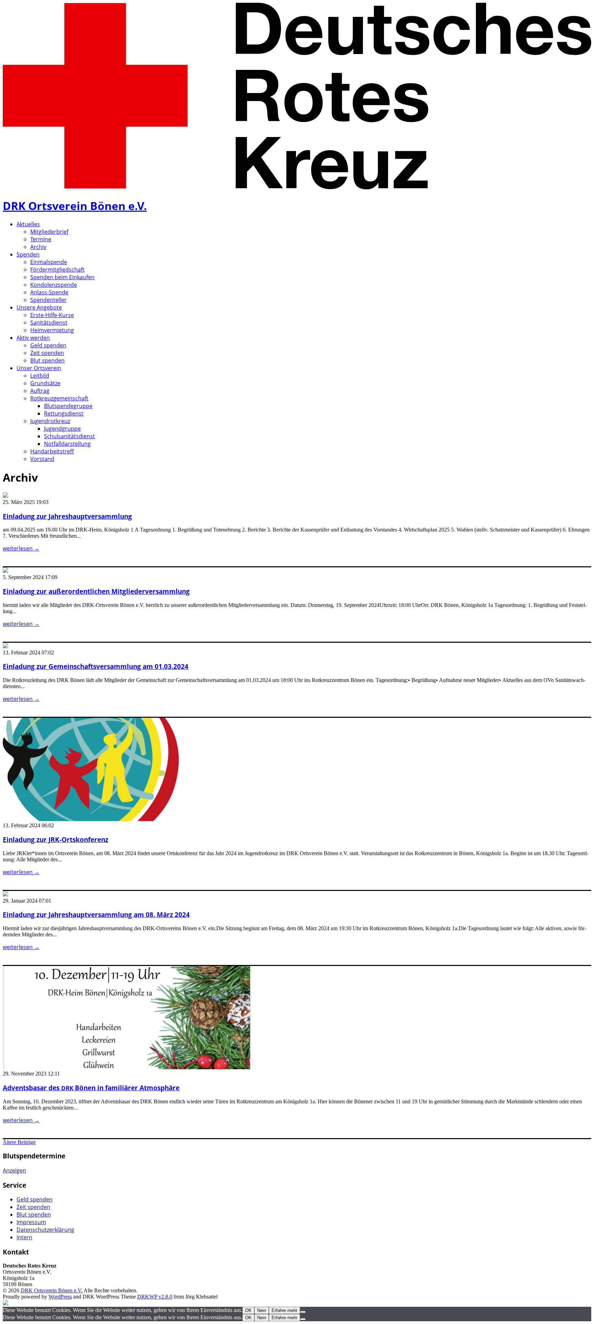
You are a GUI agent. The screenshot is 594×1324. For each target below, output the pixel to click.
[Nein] (303, 1312)
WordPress (60, 1297)
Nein (261, 1310)
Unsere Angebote (39, 307)
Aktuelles (28, 224)
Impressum (31, 1222)
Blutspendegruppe (68, 406)
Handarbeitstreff (52, 451)
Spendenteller (48, 300)
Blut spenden (47, 360)
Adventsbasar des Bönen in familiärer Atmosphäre (91, 1087)
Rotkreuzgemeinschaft (59, 398)
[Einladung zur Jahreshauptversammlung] (5, 496)
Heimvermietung (52, 330)
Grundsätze (45, 383)
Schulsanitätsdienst (69, 436)
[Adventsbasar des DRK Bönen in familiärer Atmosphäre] (127, 1067)
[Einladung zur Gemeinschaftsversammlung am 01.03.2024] (5, 646)
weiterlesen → (21, 548)
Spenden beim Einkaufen (62, 277)
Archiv (38, 247)
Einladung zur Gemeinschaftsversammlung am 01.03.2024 (95, 666)
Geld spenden (48, 345)
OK (248, 1310)
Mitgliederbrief (49, 231)
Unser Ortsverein (38, 368)
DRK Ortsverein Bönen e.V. (75, 205)
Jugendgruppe (62, 428)
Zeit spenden (47, 353)
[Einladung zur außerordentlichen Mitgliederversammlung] (5, 571)
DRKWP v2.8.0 (154, 1297)
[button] (91, 769)
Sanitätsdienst (48, 322)
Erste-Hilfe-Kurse (52, 315)
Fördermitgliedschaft (57, 269)
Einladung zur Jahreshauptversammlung (67, 516)
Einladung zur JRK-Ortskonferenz (55, 839)
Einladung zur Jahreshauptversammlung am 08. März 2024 (96, 914)
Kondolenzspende (53, 284)
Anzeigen (14, 1170)
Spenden (28, 254)
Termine (40, 239)
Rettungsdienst (64, 413)
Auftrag (40, 391)
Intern (24, 1237)
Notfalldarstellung (67, 444)
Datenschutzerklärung (45, 1229)
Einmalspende (48, 262)
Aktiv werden (33, 337)
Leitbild (39, 375)
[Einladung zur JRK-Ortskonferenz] (91, 819)
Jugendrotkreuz (50, 421)
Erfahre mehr (284, 1310)
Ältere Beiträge (19, 1142)
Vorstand (42, 459)
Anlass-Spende (49, 292)
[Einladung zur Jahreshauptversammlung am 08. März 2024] (5, 894)
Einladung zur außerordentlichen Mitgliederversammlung (96, 591)
